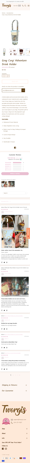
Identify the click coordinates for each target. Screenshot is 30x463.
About (3, 433)
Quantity (4, 73)
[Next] (24, 32)
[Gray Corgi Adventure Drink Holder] (4, 52)
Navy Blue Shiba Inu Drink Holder (14, 315)
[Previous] (5, 32)
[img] (4, 209)
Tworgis (7, 454)
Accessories (10, 13)
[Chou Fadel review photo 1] (15, 287)
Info (3, 438)
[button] (5, 67)
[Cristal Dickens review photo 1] (15, 231)
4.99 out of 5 (19, 158)
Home (3, 13)
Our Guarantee (7, 390)
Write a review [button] (15, 173)
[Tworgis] (6, 6)
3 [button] (15, 375)
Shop (3, 429)
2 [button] (13, 375)
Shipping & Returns (9, 385)
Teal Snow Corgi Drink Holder (13, 353)
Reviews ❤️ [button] (28, 233)
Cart (15, 5)
